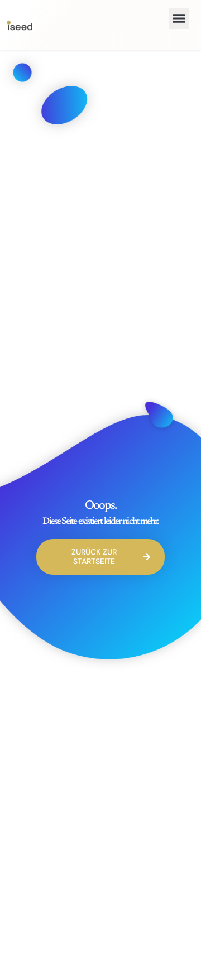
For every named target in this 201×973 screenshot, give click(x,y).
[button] (179, 18)
